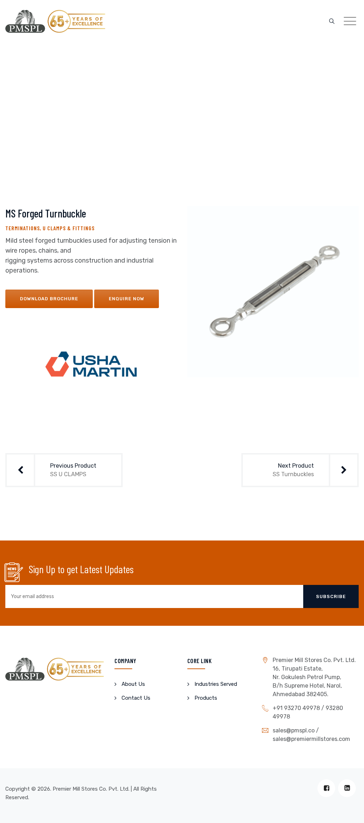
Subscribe (331, 596)
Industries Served (215, 684)
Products (205, 698)
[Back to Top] (349, 811)
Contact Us (136, 698)
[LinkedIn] (347, 788)
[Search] (332, 21)
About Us (133, 684)
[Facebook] (326, 788)
